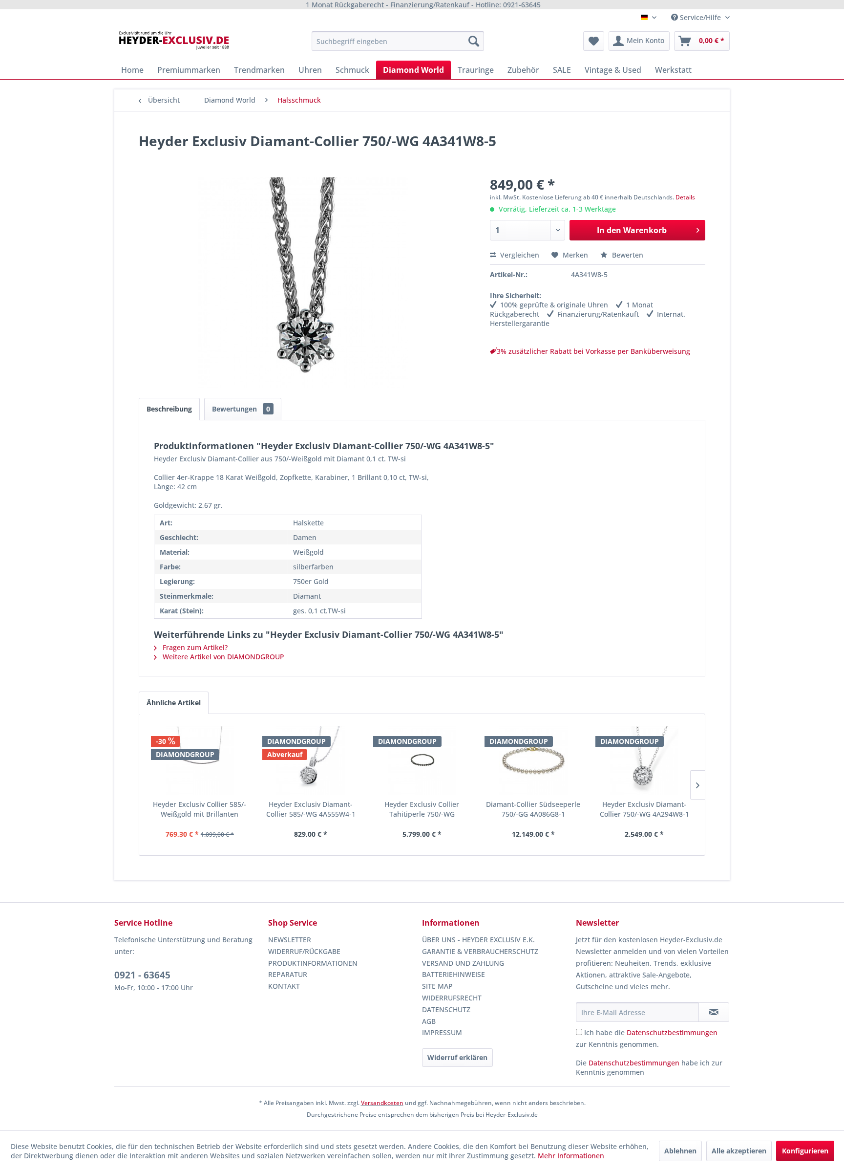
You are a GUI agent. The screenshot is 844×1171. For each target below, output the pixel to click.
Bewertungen (241, 408)
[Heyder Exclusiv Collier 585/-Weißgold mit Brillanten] (199, 760)
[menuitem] (398, 41)
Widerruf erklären (457, 1057)
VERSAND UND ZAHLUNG (463, 963)
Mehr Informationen (571, 1155)
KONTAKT (284, 986)
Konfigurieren (805, 1150)
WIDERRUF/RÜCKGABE (304, 951)
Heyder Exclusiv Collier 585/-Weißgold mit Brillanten (199, 809)
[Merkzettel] (593, 41)
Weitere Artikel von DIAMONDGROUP (222, 656)
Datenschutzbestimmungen (672, 1032)
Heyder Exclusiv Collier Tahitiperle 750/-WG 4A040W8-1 (421, 809)
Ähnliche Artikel (174, 702)
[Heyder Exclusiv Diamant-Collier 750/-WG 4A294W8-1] (644, 760)
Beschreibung (169, 408)
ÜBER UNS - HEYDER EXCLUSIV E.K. (478, 939)
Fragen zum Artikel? (194, 647)
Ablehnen (680, 1150)
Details (685, 197)
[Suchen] (474, 41)
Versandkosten (382, 1103)
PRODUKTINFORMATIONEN (313, 963)
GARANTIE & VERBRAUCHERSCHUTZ (480, 951)
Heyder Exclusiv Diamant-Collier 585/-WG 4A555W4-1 (311, 809)
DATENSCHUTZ (446, 1009)
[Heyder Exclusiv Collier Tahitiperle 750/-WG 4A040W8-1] (422, 760)
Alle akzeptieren (739, 1150)
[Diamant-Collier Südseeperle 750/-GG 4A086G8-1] (533, 760)
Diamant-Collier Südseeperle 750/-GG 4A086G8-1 (533, 809)
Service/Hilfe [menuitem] (700, 17)
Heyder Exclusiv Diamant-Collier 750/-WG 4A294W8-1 (644, 809)
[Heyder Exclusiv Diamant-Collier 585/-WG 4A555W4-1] (311, 760)
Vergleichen (518, 255)
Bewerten (626, 255)
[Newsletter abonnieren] (713, 1012)
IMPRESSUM (442, 1032)
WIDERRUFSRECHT (452, 997)
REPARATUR (287, 974)
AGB (429, 1021)
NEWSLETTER (289, 939)
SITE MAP (437, 986)
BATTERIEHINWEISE (453, 974)
